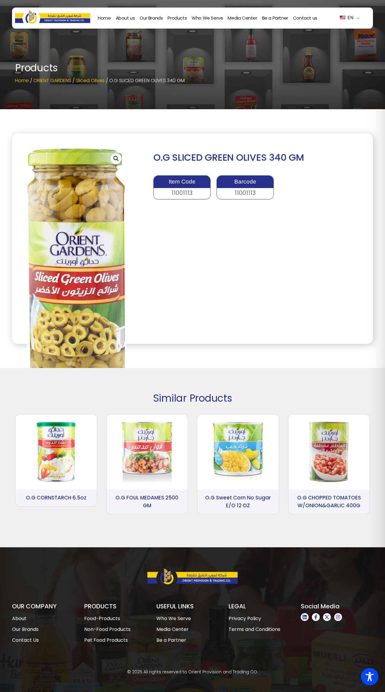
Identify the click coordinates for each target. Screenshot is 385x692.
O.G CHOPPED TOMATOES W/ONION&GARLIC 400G (329, 501)
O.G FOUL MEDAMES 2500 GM (147, 501)
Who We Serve (207, 18)
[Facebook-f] (316, 617)
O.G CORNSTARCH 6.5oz (56, 497)
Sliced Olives (90, 80)
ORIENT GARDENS (52, 80)
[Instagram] (338, 617)
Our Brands (151, 18)
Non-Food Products (107, 629)
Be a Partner (275, 18)
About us (125, 18)
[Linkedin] (305, 617)
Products (177, 18)
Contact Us (25, 640)
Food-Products (102, 618)
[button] (116, 158)
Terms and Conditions (254, 629)
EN (349, 17)
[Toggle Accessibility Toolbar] (369, 676)
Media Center (242, 18)
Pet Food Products (106, 640)
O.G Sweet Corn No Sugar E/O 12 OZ (238, 501)
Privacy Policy (245, 618)
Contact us (305, 18)
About (19, 618)
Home (104, 18)
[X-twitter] (327, 617)
